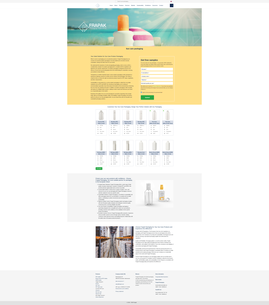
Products (121, 5)
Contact (161, 5)
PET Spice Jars (99, 286)
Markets (133, 5)
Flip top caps (98, 293)
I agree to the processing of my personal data (152, 92)
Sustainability (140, 5)
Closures (98, 290)
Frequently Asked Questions (162, 276)
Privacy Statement (157, 86)
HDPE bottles (99, 280)
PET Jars (98, 285)
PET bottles (98, 276)
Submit (147, 97)
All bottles (99, 168)
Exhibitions (148, 5)
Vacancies (155, 5)
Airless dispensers (100, 297)
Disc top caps (99, 292)
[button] (171, 1)
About (115, 5)
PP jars (97, 283)
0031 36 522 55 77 (120, 281)
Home (111, 5)
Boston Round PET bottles (101, 278)
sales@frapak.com (120, 284)
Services (127, 5)
